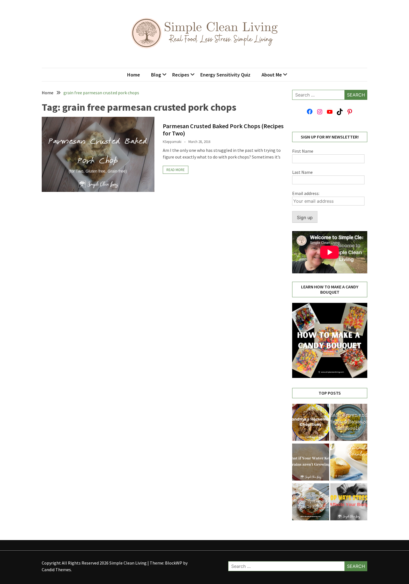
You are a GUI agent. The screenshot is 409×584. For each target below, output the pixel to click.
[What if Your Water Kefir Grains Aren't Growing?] (310, 463)
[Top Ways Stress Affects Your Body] (348, 502)
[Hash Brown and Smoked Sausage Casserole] (348, 423)
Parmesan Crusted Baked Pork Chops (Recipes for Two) (223, 129)
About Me (272, 74)
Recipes (180, 74)
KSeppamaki (172, 141)
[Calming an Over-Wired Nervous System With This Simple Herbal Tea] (310, 502)
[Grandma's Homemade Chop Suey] (310, 423)
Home (133, 74)
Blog (156, 74)
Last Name (302, 172)
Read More (175, 169)
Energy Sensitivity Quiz (225, 74)
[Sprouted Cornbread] (348, 463)
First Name (302, 151)
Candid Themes (56, 569)
